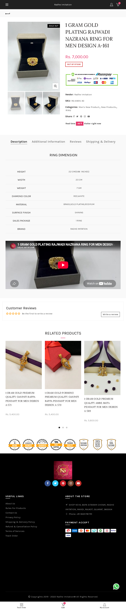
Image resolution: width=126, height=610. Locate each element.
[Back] (8, 13)
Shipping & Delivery (100, 141)
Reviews (75, 141)
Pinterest (63, 483)
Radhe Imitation (63, 4)
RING (68, 110)
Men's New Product (89, 107)
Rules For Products (16, 508)
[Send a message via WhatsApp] (116, 586)
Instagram (71, 483)
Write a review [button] (110, 314)
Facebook (48, 483)
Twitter (55, 483)
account (111, 4)
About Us (10, 503)
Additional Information (48, 141)
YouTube (78, 483)
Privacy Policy (13, 517)
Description (19, 141)
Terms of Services (15, 531)
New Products (108, 107)
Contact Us (11, 512)
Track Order (12, 535)
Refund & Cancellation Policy (21, 526)
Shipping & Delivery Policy (20, 522)
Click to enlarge (55, 86)
